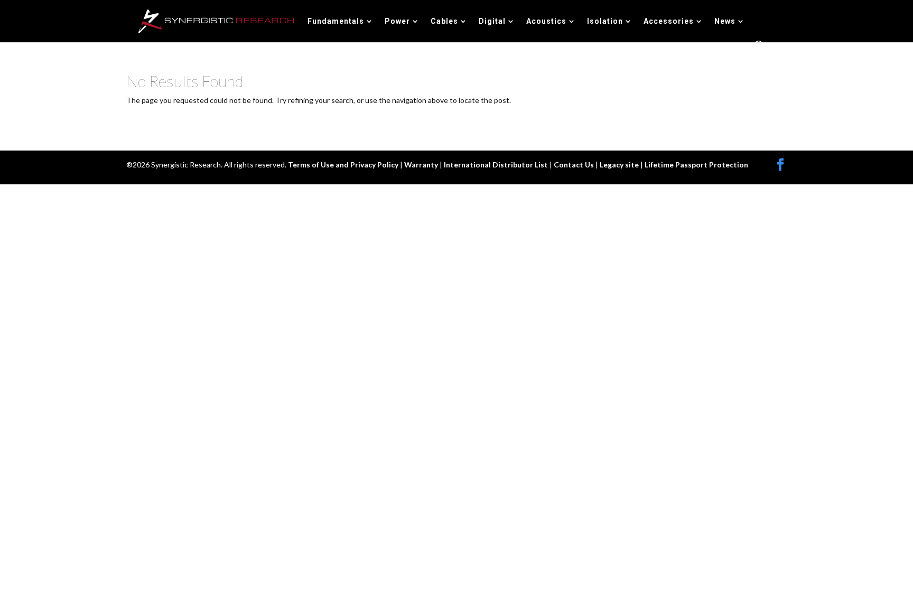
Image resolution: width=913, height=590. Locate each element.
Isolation (605, 21)
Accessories (669, 21)
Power (397, 21)
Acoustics (546, 21)
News (724, 21)
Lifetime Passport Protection (696, 164)
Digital (492, 21)
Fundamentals (336, 21)
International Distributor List (496, 164)
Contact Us (574, 164)
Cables (444, 21)
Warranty (422, 164)
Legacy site (620, 164)
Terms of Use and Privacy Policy (344, 164)
